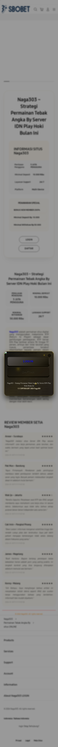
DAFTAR (28, 371)
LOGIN (28, 361)
